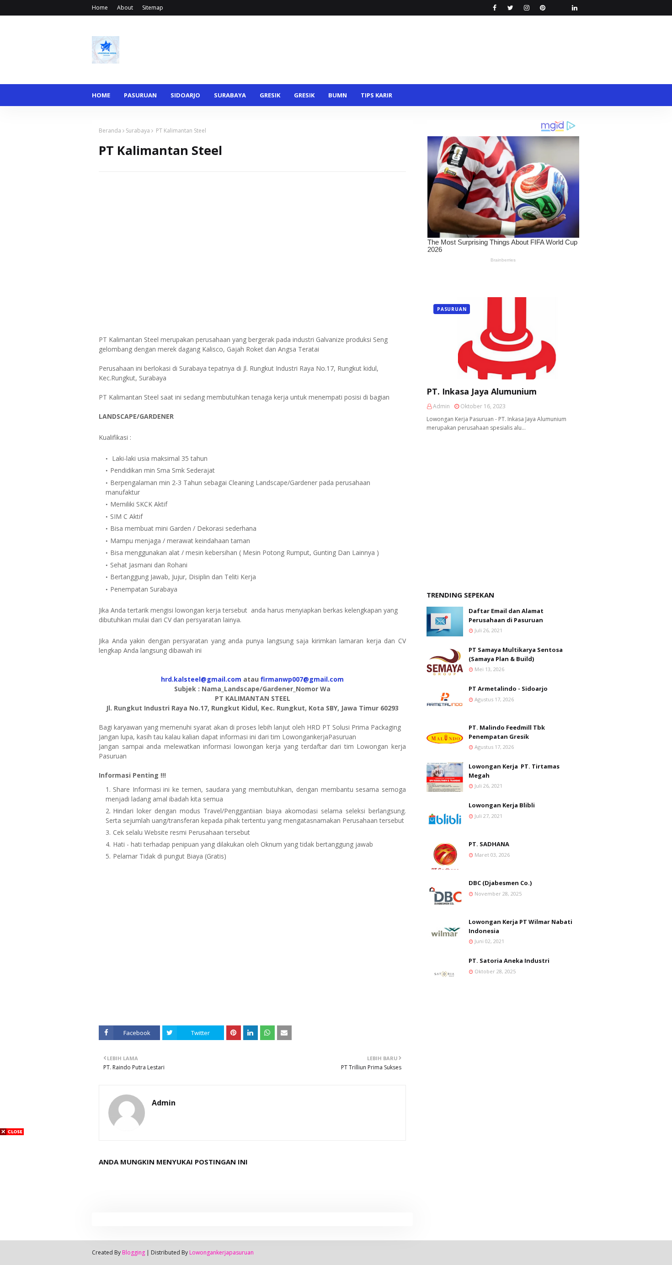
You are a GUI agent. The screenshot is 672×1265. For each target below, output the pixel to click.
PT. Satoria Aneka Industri (509, 960)
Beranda (110, 130)
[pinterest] (542, 8)
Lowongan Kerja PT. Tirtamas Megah (514, 770)
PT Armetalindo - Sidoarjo (508, 688)
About (125, 7)
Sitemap (152, 7)
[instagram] (526, 8)
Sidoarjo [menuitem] (185, 95)
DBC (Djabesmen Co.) (500, 883)
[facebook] (494, 8)
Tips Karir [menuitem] (376, 95)
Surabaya (138, 130)
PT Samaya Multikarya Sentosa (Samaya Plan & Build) (516, 654)
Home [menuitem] (101, 95)
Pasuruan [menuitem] (140, 95)
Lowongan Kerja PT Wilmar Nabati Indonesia (520, 926)
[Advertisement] (252, 236)
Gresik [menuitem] (270, 95)
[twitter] (510, 8)
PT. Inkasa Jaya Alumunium (482, 391)
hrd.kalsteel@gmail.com (201, 679)
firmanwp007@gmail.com (302, 679)
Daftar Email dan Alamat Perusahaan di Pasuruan (506, 615)
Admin (164, 1103)
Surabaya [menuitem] (230, 95)
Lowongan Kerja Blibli (502, 805)
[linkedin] (574, 8)
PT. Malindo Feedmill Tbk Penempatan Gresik (507, 732)
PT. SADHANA (489, 844)
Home (100, 7)
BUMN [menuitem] (337, 95)
